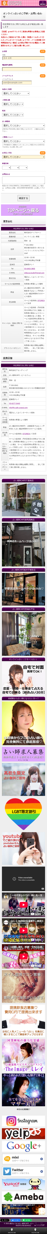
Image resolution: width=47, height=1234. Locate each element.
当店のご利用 (7, 89)
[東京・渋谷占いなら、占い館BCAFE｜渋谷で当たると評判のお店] (23, 210)
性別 (3, 111)
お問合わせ (6, 174)
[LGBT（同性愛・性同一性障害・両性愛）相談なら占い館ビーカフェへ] (23, 814)
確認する (23, 198)
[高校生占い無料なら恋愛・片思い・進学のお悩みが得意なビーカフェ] (23, 779)
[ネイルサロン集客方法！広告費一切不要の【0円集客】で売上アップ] (23, 986)
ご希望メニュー (7, 137)
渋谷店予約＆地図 (35, 1232)
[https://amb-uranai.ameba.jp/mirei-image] (23, 1055)
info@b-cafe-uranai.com (18, 408)
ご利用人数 (6, 100)
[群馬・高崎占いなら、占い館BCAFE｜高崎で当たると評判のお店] (23, 544)
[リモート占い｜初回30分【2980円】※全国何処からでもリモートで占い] (23, 678)
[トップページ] (20, 3)
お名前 (4, 51)
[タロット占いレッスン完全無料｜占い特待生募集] (23, 723)
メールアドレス (7, 76)
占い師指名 (6, 121)
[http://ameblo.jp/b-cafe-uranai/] (23, 1196)
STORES (41, 300)
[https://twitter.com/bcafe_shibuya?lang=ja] (23, 1171)
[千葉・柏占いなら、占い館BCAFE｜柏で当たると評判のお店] (23, 500)
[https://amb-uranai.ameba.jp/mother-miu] (23, 1090)
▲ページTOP (39, 1225)
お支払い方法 (7, 153)
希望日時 (5, 163)
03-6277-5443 (14, 403)
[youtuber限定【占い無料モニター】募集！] (23, 848)
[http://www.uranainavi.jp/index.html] (23, 1209)
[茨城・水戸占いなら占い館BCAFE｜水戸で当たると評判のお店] (23, 634)
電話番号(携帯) (7, 65)
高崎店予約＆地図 (12, 1232)
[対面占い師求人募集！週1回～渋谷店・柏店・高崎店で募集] (23, 754)
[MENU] (42, 3)
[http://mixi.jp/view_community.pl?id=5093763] (23, 1159)
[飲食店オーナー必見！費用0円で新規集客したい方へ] (23, 1021)
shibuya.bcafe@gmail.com (34, 273)
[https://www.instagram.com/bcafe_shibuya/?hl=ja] (23, 1121)
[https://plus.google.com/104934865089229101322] (23, 1146)
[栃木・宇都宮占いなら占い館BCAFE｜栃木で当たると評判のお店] (23, 589)
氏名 (4, 55)
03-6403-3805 (29, 269)
